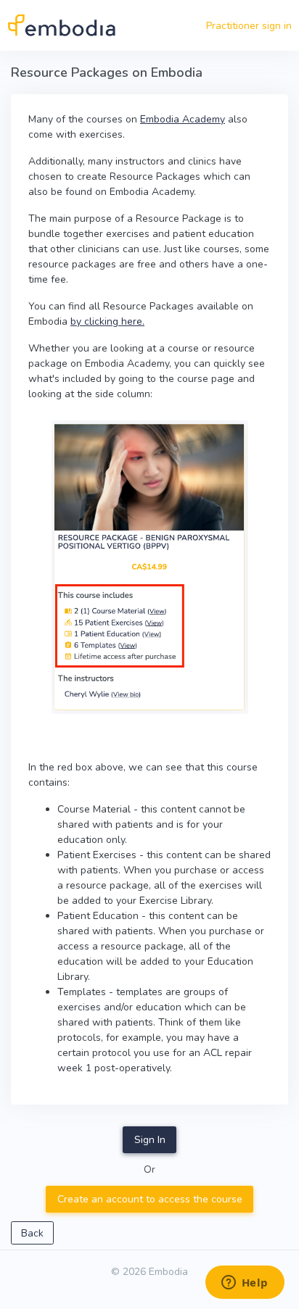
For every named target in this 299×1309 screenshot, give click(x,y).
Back (32, 1233)
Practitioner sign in (249, 26)
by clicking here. (107, 321)
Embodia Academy (182, 119)
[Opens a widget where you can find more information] (244, 1284)
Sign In (149, 1140)
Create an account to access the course (149, 1199)
